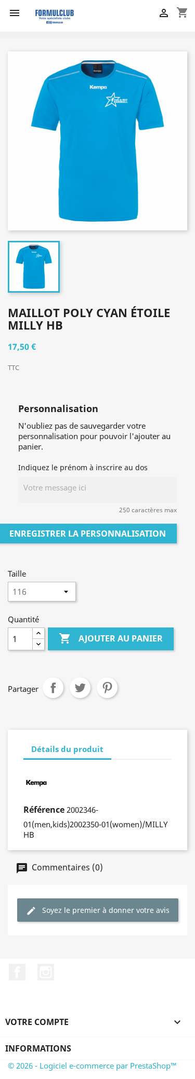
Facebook (17, 972)
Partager (53, 687)
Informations (38, 1048)
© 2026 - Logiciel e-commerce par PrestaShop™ (92, 1065)
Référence (43, 809)
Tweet (80, 687)
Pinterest (107, 687)
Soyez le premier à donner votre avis (105, 910)
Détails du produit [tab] (67, 749)
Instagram (45, 972)
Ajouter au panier (111, 638)
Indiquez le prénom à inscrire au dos (83, 467)
